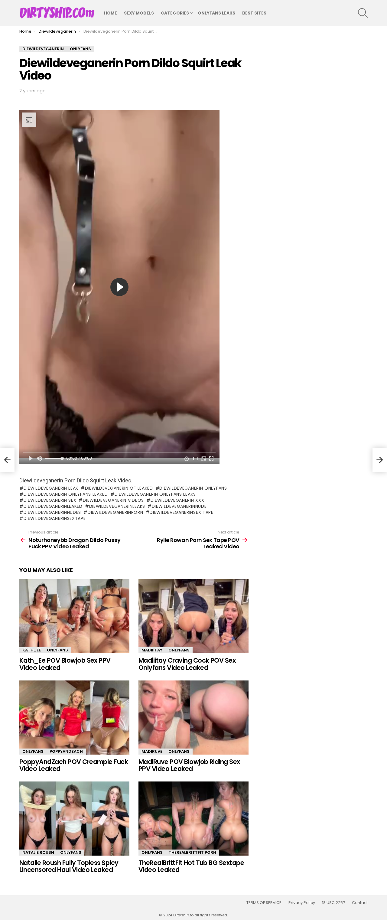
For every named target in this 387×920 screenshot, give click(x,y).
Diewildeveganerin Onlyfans (193, 488)
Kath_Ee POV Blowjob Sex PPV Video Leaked (65, 664)
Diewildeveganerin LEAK (51, 488)
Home (110, 13)
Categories (175, 13)
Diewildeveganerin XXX (177, 500)
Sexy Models (139, 13)
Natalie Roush (38, 852)
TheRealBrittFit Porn (192, 852)
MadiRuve (151, 751)
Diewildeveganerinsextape (55, 518)
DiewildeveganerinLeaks (117, 506)
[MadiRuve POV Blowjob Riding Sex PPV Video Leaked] (193, 717)
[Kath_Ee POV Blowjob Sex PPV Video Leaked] (74, 616)
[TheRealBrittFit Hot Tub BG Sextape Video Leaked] (193, 818)
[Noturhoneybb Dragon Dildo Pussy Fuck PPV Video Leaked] (7, 460)
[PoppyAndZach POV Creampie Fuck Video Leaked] (74, 717)
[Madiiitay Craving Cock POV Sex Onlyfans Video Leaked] (193, 616)
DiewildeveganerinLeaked (53, 506)
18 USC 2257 (333, 902)
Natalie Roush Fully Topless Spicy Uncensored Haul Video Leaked (69, 866)
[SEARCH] (363, 13)
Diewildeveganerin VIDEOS (113, 500)
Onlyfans (57, 650)
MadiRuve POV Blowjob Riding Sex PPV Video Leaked (189, 765)
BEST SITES (254, 13)
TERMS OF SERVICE (263, 902)
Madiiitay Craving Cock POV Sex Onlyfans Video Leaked (187, 664)
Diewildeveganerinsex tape (181, 512)
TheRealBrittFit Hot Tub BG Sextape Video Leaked (191, 866)
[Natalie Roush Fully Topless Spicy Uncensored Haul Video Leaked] (74, 818)
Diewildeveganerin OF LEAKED (119, 488)
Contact (360, 902)
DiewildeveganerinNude (179, 506)
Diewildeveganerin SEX (50, 500)
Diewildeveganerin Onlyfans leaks (155, 494)
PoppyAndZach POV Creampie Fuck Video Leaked (73, 765)
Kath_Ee (31, 650)
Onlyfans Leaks (216, 13)
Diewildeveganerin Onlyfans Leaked (66, 494)
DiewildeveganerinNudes (52, 512)
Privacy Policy (301, 902)
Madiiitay (151, 650)
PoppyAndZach (66, 751)
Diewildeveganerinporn (115, 512)
